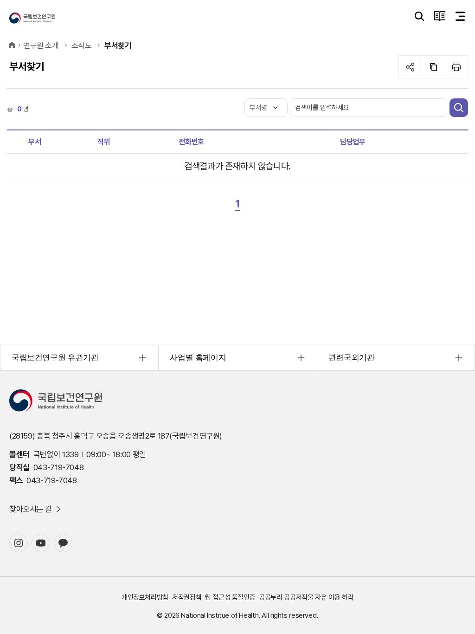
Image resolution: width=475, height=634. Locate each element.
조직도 (81, 45)
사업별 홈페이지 (198, 357)
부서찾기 (117, 45)
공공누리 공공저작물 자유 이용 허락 (306, 597)
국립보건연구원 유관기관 (55, 357)
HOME (11, 45)
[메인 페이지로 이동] (32, 18)
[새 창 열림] (18, 543)
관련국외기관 (351, 357)
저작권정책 (186, 597)
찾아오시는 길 (30, 509)
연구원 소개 (41, 45)
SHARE (410, 66)
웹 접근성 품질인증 (230, 597)
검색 (458, 107)
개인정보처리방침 (145, 597)
